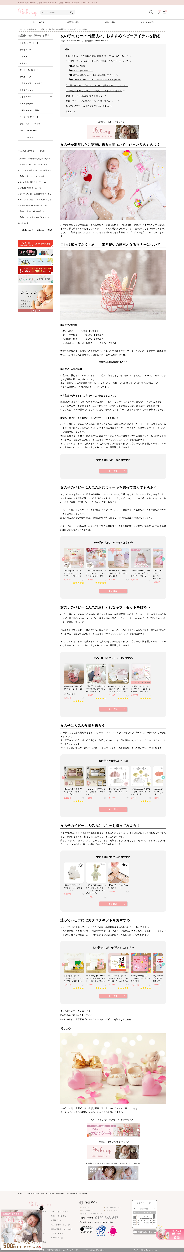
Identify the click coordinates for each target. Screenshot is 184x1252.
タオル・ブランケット (29, 117)
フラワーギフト (26, 137)
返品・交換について (88, 1210)
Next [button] (163, 559)
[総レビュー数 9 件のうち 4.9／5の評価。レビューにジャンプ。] (78, 583)
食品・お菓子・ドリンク (30, 124)
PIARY (86, 1250)
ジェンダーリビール (28, 130)
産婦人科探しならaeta (97, 1250)
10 (138, 1218)
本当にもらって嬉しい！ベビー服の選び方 (34, 199)
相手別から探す (73, 22)
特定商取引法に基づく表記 (56, 1250)
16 (135, 1220)
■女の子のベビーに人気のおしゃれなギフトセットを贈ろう (95, 79)
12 (144, 1218)
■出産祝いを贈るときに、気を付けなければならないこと (94, 75)
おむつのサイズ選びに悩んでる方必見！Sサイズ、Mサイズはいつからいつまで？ (35, 170)
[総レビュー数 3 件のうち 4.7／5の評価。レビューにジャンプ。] (145, 698)
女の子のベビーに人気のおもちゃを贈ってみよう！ (90, 101)
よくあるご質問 (111, 1210)
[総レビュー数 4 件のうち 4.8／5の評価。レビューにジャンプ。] (78, 801)
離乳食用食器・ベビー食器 (31, 83)
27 (147, 1222)
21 (151, 1220)
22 (154, 1220)
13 (147, 1218)
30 (135, 1224)
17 (138, 1220)
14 (151, 1218)
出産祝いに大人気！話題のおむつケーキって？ (34, 194)
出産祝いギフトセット (29, 43)
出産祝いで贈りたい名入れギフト (31, 211)
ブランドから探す (147, 22)
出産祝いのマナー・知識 (35, 29)
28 (151, 1222)
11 (141, 1218)
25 (141, 1222)
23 (135, 1222)
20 (147, 1220)
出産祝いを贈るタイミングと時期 (31, 176)
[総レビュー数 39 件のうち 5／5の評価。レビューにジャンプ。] (78, 988)
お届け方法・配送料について (91, 1214)
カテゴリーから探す (36, 22)
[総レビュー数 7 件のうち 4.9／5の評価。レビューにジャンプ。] (101, 988)
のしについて (23, 223)
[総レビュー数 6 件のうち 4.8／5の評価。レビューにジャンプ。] (123, 988)
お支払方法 (85, 1208)
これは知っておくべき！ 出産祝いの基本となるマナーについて (97, 61)
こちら (89, 1015)
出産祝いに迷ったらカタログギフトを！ (33, 217)
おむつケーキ (25, 50)
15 (154, 1218)
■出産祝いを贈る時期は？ (81, 70)
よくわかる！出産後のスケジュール (32, 182)
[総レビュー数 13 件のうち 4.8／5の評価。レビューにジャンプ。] (123, 698)
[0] (158, 13)
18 (141, 1220)
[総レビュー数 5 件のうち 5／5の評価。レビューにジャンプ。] (78, 701)
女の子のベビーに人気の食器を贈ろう (84, 95)
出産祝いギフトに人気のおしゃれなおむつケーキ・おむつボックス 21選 (35, 164)
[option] (74, 566)
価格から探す (110, 22)
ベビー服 (23, 56)
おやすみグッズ (26, 90)
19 (144, 1220)
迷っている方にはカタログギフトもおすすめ (87, 106)
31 (138, 1224)
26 (144, 1222)
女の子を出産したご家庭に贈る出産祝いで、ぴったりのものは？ (97, 56)
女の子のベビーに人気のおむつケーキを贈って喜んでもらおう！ (97, 85)
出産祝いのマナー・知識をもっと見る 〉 (37, 230)
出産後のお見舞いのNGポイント (30, 188)
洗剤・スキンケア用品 (29, 110)
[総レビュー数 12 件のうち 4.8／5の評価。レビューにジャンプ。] (101, 583)
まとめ (69, 111)
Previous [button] (63, 559)
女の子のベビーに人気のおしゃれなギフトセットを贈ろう (94, 90)
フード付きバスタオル (29, 70)
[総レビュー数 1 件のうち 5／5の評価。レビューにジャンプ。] (145, 801)
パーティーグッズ (27, 103)
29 (154, 1222)
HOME (20, 29)
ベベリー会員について (113, 1208)
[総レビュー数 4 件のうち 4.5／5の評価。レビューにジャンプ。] (101, 698)
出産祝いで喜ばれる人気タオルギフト (33, 205)
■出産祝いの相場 (77, 66)
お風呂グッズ (25, 76)
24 (138, 1222)
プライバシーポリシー (74, 1250)
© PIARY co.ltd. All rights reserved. (144, 1250)
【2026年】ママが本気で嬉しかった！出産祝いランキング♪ (35, 159)
